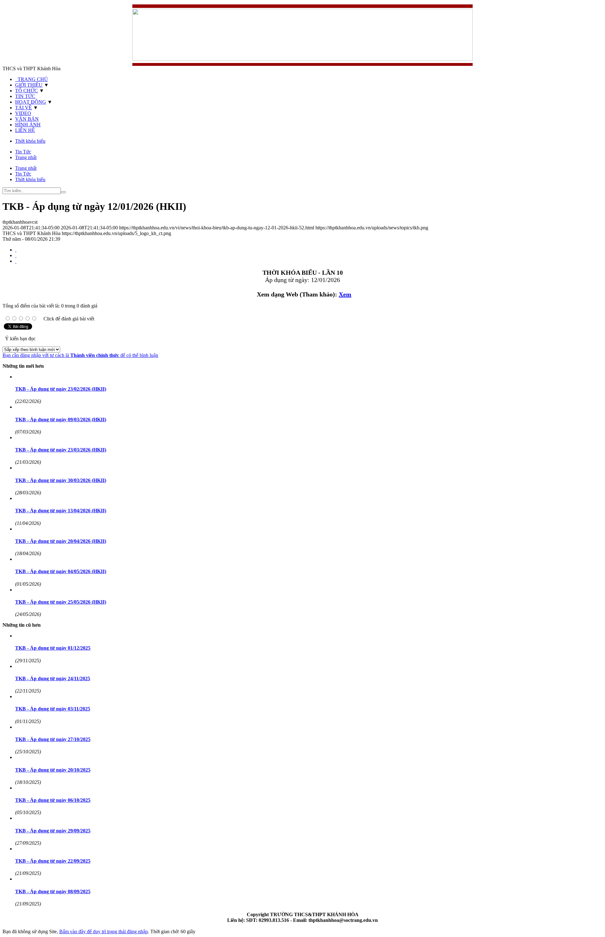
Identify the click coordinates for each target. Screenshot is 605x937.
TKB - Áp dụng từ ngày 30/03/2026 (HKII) (60, 480)
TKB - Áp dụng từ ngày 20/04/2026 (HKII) (60, 541)
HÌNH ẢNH (28, 124)
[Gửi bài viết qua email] (15, 249)
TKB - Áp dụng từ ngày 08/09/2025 (52, 891)
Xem (345, 294)
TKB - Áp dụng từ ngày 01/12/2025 (52, 648)
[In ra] (15, 255)
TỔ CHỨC (26, 90)
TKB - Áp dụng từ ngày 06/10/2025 (52, 800)
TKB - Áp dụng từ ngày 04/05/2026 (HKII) (60, 571)
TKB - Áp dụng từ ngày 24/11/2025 (52, 678)
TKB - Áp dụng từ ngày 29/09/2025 (52, 830)
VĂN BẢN (27, 119)
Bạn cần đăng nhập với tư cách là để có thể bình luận (80, 355)
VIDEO (23, 113)
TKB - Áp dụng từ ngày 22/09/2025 (52, 861)
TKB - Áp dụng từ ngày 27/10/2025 (52, 739)
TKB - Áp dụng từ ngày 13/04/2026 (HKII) (60, 510)
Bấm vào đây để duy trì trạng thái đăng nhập (103, 931)
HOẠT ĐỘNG (30, 102)
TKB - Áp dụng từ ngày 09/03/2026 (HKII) (60, 419)
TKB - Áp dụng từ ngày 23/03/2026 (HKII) (60, 449)
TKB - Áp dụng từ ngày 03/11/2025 (52, 708)
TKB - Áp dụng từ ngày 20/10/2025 (52, 770)
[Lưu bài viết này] (15, 261)
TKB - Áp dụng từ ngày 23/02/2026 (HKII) (60, 389)
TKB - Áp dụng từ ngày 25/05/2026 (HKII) (60, 602)
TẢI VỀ (23, 107)
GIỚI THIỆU (29, 85)
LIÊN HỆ (25, 130)
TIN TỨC (25, 96)
